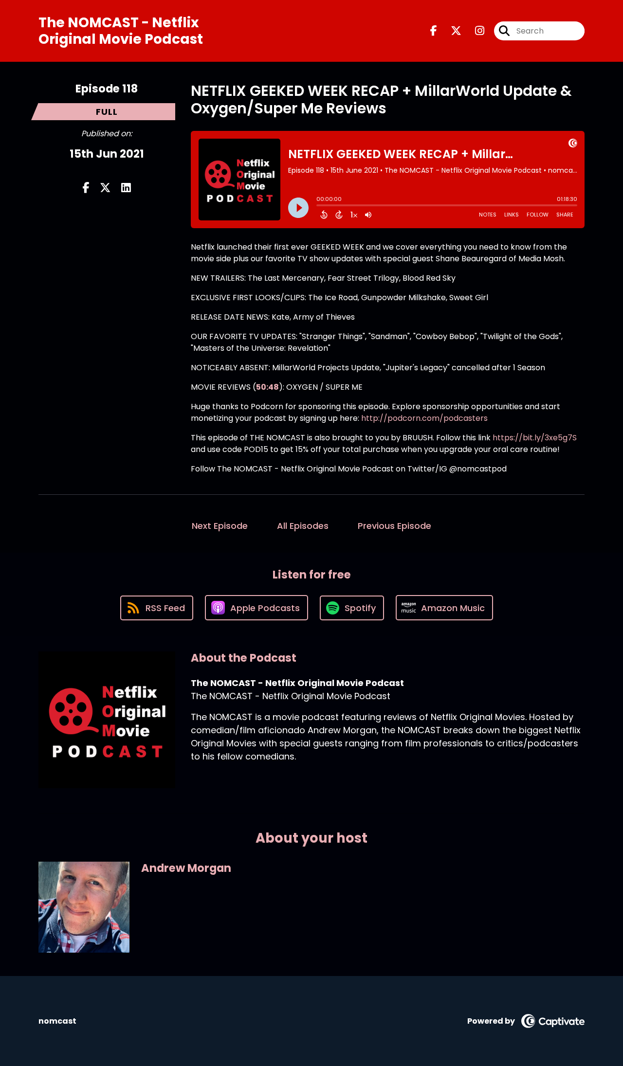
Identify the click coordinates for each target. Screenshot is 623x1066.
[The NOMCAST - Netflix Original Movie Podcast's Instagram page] (473, 30)
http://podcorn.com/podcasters (424, 418)
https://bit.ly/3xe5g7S (535, 437)
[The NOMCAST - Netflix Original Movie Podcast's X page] (450, 30)
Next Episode (220, 526)
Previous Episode (394, 526)
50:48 (267, 387)
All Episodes (303, 526)
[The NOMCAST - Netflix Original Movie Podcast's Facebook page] (433, 30)
